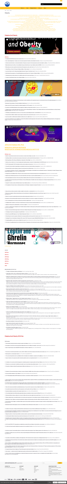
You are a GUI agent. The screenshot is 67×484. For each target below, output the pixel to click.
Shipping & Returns (21, 469)
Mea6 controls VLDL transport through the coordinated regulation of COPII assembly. (34, 27)
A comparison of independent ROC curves (46, 15)
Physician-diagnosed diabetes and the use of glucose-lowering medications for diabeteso (26, 19)
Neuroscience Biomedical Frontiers (53, 469)
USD (11, 0)
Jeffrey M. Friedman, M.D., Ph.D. (14, 145)
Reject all (55, 482)
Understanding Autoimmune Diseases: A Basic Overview (55, 468)
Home (5, 10)
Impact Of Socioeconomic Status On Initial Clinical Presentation (55, 471)
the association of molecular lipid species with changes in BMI (26, 15)
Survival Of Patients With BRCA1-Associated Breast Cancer (55, 475)
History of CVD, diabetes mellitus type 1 (26, 18)
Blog (7, 10)
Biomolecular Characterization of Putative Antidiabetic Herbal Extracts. (34, 25)
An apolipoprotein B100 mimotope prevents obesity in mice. (34, 23)
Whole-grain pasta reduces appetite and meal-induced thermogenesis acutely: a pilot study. (30, 30)
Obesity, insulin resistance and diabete (42, 18)
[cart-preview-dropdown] (61, 0)
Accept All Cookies (62, 482)
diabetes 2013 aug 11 (51, 30)
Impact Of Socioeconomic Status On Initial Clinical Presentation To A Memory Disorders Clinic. (55, 473)
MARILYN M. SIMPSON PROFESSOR (15, 147)
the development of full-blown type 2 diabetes (34, 20)
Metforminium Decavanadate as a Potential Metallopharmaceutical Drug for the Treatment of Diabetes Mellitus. (34, 28)
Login (55, 0)
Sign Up (58, 0)
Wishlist (20, 467)
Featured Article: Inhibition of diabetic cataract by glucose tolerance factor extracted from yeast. (34, 26)
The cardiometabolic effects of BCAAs (51, 19)
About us (35, 467)
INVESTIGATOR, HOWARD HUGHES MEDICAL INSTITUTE (22, 149)
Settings (50, 482)
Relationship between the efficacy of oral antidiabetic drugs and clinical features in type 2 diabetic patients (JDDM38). (34, 29)
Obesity (11, 10)
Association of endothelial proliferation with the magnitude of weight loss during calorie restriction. (34, 24)
